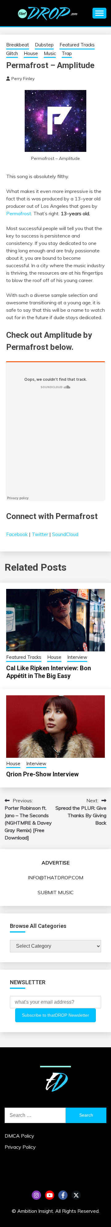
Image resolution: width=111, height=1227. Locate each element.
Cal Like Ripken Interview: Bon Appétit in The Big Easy (48, 672)
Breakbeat (17, 45)
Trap (67, 53)
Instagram (36, 1195)
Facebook (17, 534)
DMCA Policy (19, 1136)
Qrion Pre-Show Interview (42, 774)
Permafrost (18, 213)
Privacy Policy (20, 1147)
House (31, 53)
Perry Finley (23, 78)
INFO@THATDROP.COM (55, 877)
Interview (77, 657)
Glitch (12, 53)
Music (50, 53)
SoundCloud (65, 534)
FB (63, 1195)
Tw (76, 1195)
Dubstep (44, 45)
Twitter (40, 534)
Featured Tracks (77, 45)
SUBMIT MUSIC (56, 892)
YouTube (49, 1195)
